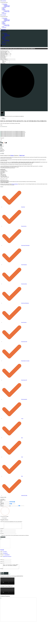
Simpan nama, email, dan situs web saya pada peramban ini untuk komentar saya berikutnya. (15, 535)
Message (1, 568)
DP (0, 504)
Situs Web (1, 533)
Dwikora (12, 155)
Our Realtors (4, 7)
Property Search (4, 33)
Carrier (3, 8)
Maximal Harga (2, 54)
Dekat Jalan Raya (23, 226)
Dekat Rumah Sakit (24, 341)
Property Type (2, 52)
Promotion (3, 23)
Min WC (1, 57)
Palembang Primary (7, 5)
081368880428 (5, 553)
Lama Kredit (2, 499)
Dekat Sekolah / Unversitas (25, 360)
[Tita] (6, 60)
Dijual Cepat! (22, 155)
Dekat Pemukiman (24, 264)
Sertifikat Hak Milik (24, 495)
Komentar (2, 528)
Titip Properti (4, 13)
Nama (1, 530)
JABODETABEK (7, 6)
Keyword (1, 50)
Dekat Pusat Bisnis (24, 283)
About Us (3, 9)
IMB (22, 437)
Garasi (22, 418)
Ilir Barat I (3, 118)
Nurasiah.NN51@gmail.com (7, 556)
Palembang (5, 4)
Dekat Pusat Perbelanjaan (25, 303)
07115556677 (5, 551)
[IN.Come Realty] (3, 0)
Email (1, 531)
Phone (1, 563)
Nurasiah (2, 549)
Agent (1, 63)
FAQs (3, 12)
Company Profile (6, 10)
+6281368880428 (6, 554)
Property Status (2, 51)
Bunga (1, 500)
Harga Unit (2, 502)
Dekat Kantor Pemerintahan (25, 245)
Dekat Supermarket (24, 399)
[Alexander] (6, 63)
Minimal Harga (2, 53)
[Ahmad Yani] (6, 61)
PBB (22, 476)
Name (1, 559)
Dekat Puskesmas (23, 322)
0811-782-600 (3, 29)
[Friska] (6, 62)
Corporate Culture (6, 11)
